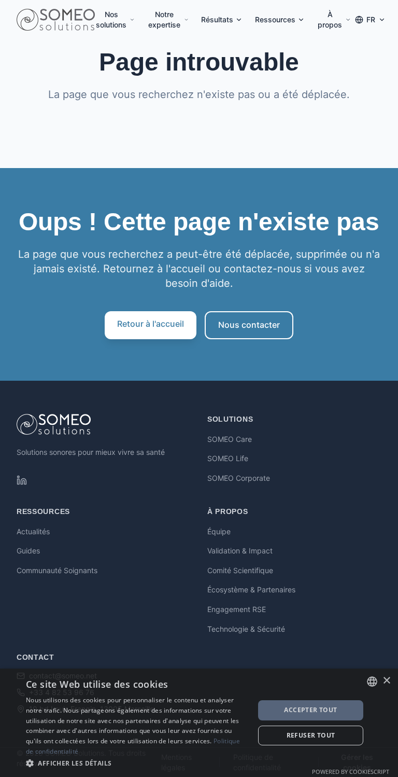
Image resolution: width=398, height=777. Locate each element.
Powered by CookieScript (350, 771)
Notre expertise (164, 19)
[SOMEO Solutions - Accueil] (56, 20)
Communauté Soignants (57, 570)
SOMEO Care (229, 439)
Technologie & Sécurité (246, 629)
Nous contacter (249, 325)
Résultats (217, 19)
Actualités (33, 531)
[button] (137, 763)
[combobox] (372, 681)
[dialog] (199, 723)
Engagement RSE (236, 609)
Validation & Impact (240, 550)
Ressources (275, 19)
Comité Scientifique (240, 570)
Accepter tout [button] (310, 709)
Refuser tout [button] (311, 735)
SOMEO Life (227, 458)
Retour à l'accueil (150, 323)
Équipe (219, 531)
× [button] (386, 681)
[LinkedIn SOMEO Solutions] (22, 480)
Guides (28, 550)
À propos (330, 19)
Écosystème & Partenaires (251, 589)
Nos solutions (111, 19)
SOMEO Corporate (238, 478)
